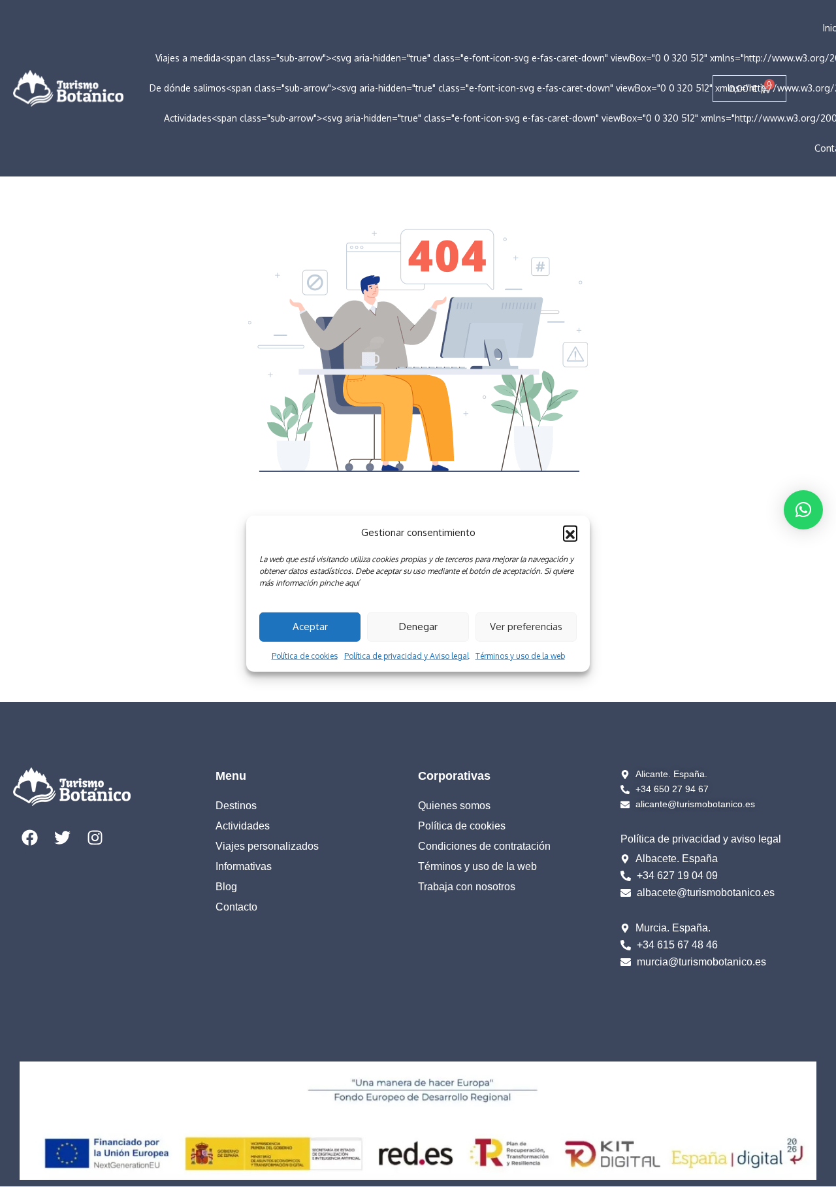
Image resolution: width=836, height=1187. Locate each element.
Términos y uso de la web (520, 655)
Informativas (244, 866)
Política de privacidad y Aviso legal (406, 655)
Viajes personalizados (267, 846)
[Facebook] (29, 837)
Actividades (243, 825)
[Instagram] (94, 837)
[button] (570, 532)
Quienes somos (454, 805)
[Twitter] (62, 837)
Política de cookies (305, 655)
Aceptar (310, 626)
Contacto (236, 906)
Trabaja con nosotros (466, 886)
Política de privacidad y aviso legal (700, 838)
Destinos (236, 805)
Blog (226, 886)
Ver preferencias (526, 626)
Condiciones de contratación (484, 846)
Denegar (418, 626)
